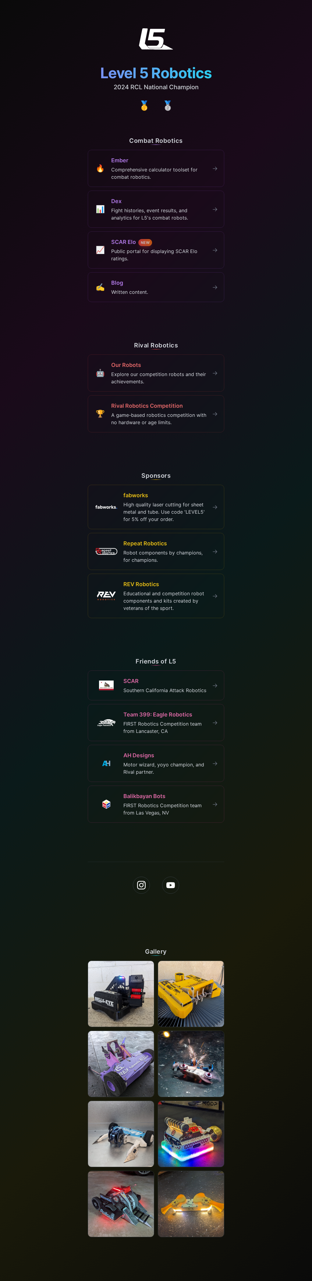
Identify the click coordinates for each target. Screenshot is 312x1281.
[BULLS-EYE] (121, 994)
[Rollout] (121, 1204)
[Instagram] (141, 885)
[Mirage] (121, 1134)
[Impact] (191, 1134)
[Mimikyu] (191, 994)
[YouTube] (170, 885)
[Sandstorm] (121, 1064)
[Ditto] (191, 1064)
